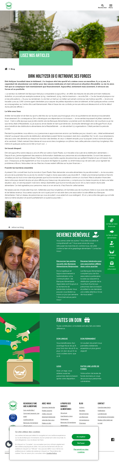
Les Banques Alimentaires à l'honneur (84, 420)
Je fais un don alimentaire (111, 236)
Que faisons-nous (67, 416)
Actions (81, 407)
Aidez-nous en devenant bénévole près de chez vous (48, 417)
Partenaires (64, 419)
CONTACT (101, 403)
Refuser (81, 443)
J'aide (111, 246)
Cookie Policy (51, 453)
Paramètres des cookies (81, 450)
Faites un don (68, 320)
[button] (102, 5)
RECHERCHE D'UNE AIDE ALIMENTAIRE (30, 405)
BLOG (81, 403)
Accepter (81, 437)
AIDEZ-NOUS (46, 403)
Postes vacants (47, 410)
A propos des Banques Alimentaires (66, 406)
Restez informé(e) (112, 267)
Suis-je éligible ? (29, 410)
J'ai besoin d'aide (111, 256)
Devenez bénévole (73, 235)
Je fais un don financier (111, 225)
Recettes (82, 410)
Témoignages (84, 414)
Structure (64, 413)
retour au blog (17, 227)
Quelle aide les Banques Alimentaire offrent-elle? (30, 423)
